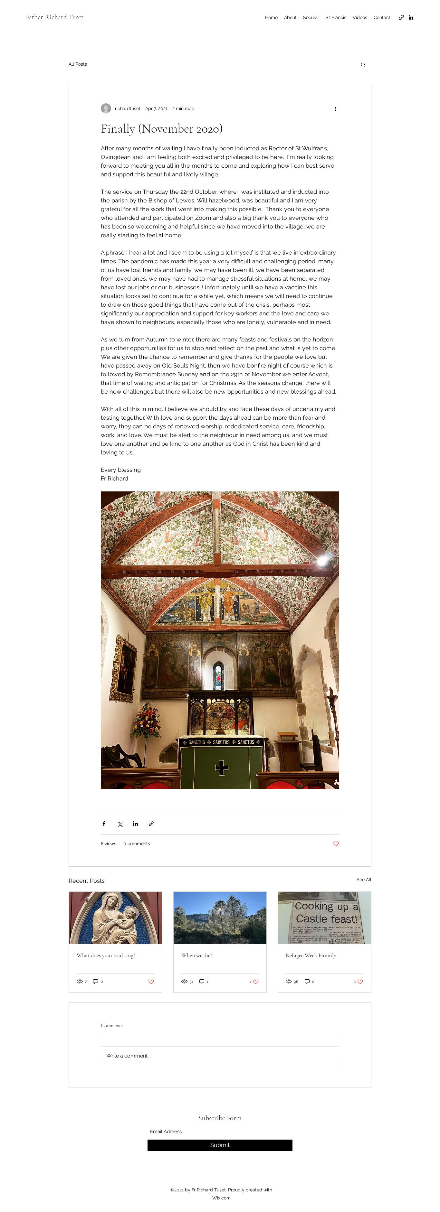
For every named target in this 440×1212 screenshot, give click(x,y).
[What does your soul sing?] (115, 918)
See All (364, 879)
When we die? (196, 955)
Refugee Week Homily (311, 955)
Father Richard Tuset (54, 17)
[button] (363, 64)
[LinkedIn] (411, 17)
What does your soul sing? (106, 955)
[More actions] (335, 108)
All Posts (78, 64)
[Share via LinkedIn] (135, 824)
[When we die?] (220, 918)
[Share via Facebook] (104, 824)
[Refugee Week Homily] (324, 918)
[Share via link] (151, 824)
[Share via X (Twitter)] (120, 824)
